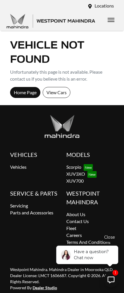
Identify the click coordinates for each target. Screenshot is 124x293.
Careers (74, 235)
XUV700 (75, 180)
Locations (104, 5)
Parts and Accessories (31, 212)
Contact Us (77, 221)
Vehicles (18, 167)
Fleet (71, 228)
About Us (75, 214)
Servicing (19, 205)
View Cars (56, 92)
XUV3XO (75, 174)
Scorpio (73, 167)
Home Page (25, 92)
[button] (111, 20)
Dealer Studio (45, 287)
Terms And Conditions (88, 242)
